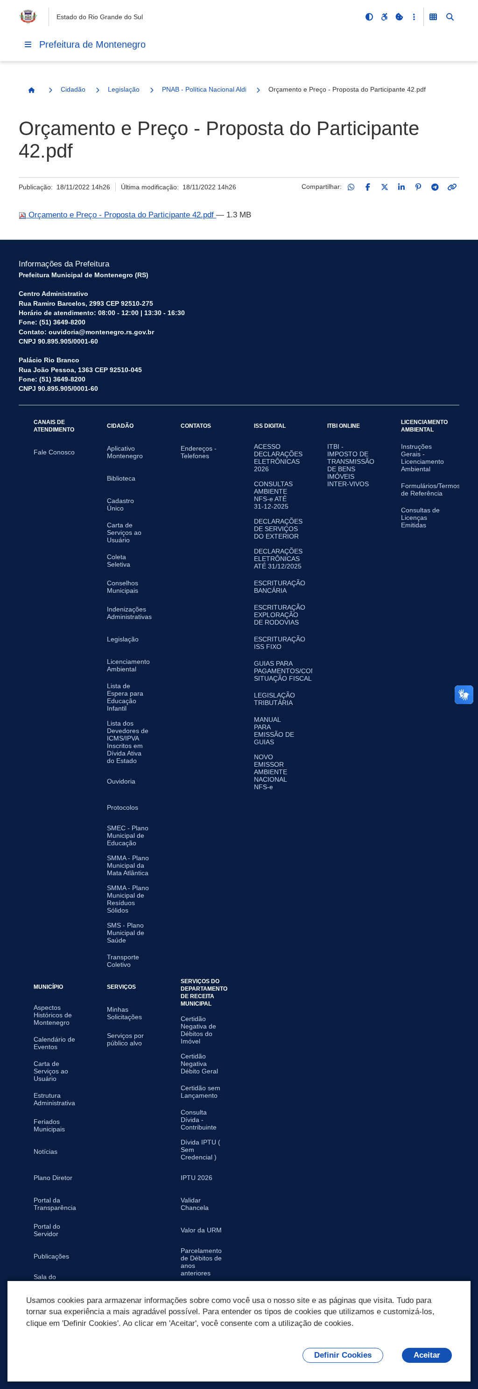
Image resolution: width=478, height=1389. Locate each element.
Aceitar (427, 1355)
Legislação (124, 89)
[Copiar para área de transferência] (451, 187)
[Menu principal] (28, 44)
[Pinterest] (418, 187)
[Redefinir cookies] (399, 16)
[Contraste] (369, 16)
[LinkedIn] (401, 187)
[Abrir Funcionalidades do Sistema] (433, 16)
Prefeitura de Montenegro (92, 44)
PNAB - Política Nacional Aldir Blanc (204, 89)
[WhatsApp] (351, 187)
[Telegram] (435, 187)
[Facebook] (367, 187)
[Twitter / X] (384, 187)
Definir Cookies (343, 1355)
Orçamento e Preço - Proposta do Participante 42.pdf (121, 214)
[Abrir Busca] (450, 16)
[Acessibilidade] (384, 16)
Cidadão (73, 89)
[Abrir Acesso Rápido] (414, 16)
